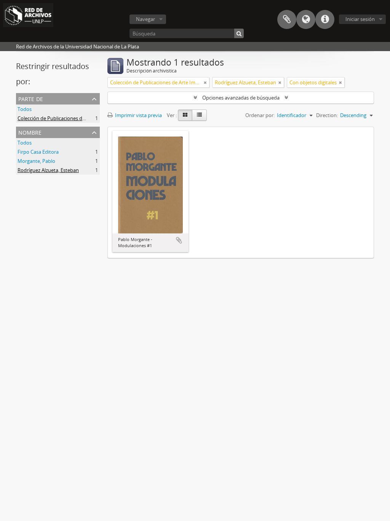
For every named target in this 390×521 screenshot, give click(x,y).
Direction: (327, 115)
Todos (25, 109)
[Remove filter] (205, 82)
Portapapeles (286, 19)
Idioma (305, 19)
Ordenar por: (260, 115)
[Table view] (199, 115)
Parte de (30, 98)
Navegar (145, 19)
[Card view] (185, 115)
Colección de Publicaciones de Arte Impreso (67, 118)
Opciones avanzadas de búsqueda (241, 97)
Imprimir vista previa (138, 115)
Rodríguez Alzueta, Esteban (48, 170)
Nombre (30, 132)
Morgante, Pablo (36, 161)
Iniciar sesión (360, 19)
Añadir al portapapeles (179, 240)
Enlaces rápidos (324, 19)
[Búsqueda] (239, 33)
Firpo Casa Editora (38, 151)
